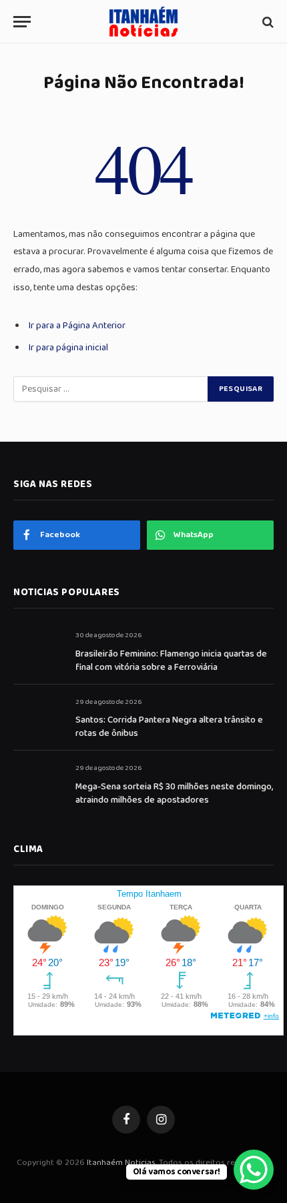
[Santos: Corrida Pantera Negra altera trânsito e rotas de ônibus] (38, 717)
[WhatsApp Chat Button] (254, 1170)
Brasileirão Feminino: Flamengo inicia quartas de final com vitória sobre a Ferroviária (171, 661)
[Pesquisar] (267, 22)
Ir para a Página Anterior (77, 326)
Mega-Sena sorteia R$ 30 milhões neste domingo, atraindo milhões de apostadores (174, 793)
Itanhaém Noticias (121, 1163)
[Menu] (22, 22)
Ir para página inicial (68, 348)
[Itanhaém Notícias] (143, 21)
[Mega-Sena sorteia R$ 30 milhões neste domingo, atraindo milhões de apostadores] (38, 783)
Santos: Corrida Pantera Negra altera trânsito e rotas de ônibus (169, 727)
